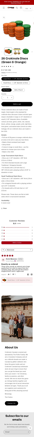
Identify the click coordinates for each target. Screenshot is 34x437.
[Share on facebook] (28, 274)
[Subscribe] (28, 432)
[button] (4, 8)
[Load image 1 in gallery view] (8, 51)
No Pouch (6, 90)
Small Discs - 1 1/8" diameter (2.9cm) (15, 83)
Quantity (3, 94)
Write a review (17, 242)
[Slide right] (32, 52)
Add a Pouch (18, 90)
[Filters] (3, 249)
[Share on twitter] (32, 275)
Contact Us (11, 403)
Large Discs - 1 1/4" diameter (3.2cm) (15, 78)
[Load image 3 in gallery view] (26, 51)
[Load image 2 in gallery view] (17, 51)
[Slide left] (2, 52)
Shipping (3, 72)
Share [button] (5, 208)
